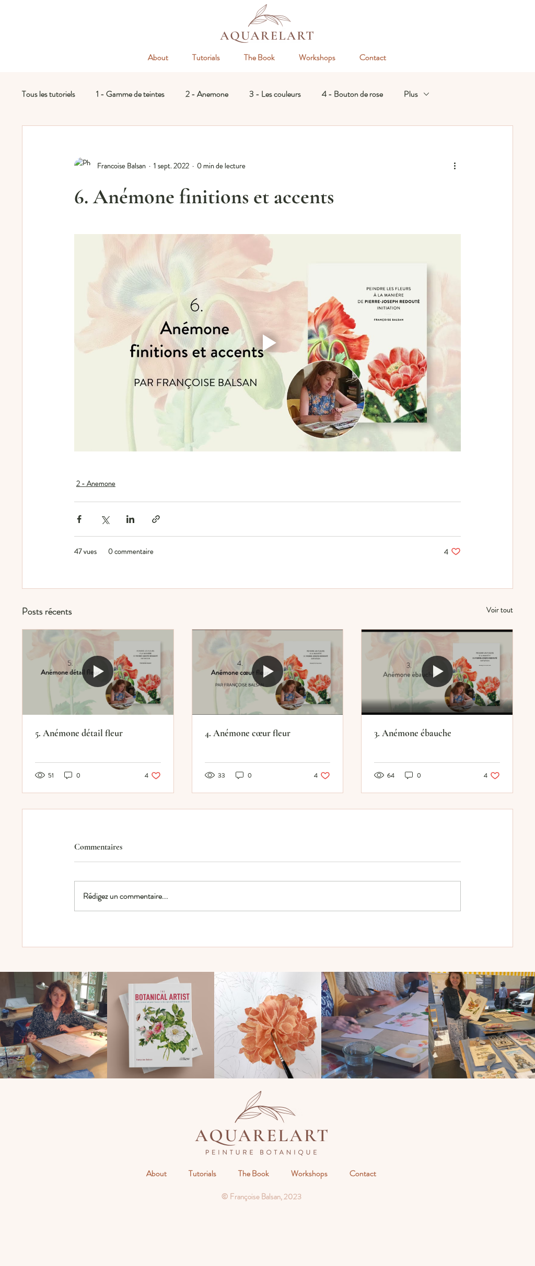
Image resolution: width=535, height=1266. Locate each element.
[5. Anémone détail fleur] (97, 672)
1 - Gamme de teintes (130, 94)
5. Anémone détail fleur (79, 733)
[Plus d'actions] (454, 165)
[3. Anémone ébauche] (437, 672)
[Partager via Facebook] (79, 519)
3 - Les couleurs (275, 94)
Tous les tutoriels (48, 94)
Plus (411, 94)
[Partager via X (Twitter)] (105, 519)
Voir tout (499, 610)
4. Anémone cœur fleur (247, 733)
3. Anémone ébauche (412, 733)
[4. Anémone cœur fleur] (267, 672)
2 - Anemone (206, 94)
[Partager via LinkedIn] (130, 519)
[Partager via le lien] (156, 519)
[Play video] (267, 342)
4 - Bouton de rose (352, 94)
